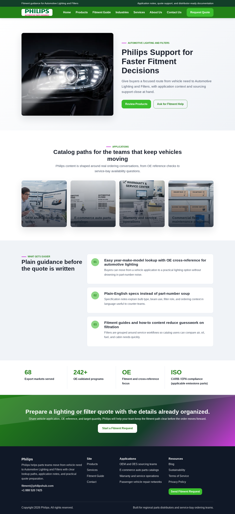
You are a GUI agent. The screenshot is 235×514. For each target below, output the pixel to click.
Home (67, 12)
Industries (122, 12)
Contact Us (174, 12)
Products (82, 12)
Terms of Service (179, 476)
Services (139, 12)
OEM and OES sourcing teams (138, 464)
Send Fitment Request (185, 491)
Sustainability (177, 469)
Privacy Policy (177, 481)
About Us (156, 12)
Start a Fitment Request (117, 428)
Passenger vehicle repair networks (141, 481)
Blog (171, 464)
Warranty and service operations (139, 476)
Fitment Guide (102, 12)
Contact (91, 481)
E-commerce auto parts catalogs (139, 469)
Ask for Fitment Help (170, 104)
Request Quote (200, 12)
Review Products (136, 104)
